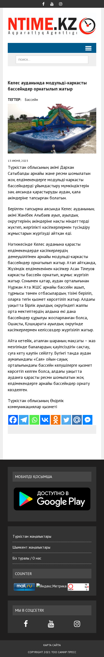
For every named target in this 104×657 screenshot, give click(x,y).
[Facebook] (13, 420)
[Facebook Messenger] (87, 420)
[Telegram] (24, 420)
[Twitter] (66, 420)
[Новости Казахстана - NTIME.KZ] (52, 25)
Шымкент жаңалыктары (31, 547)
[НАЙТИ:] (52, 59)
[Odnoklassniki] (55, 420)
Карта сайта (52, 645)
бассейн (31, 99)
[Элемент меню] (43, 3)
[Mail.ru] (77, 420)
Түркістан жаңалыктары (32, 536)
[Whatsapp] (34, 420)
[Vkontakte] (45, 420)
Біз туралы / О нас (27, 558)
